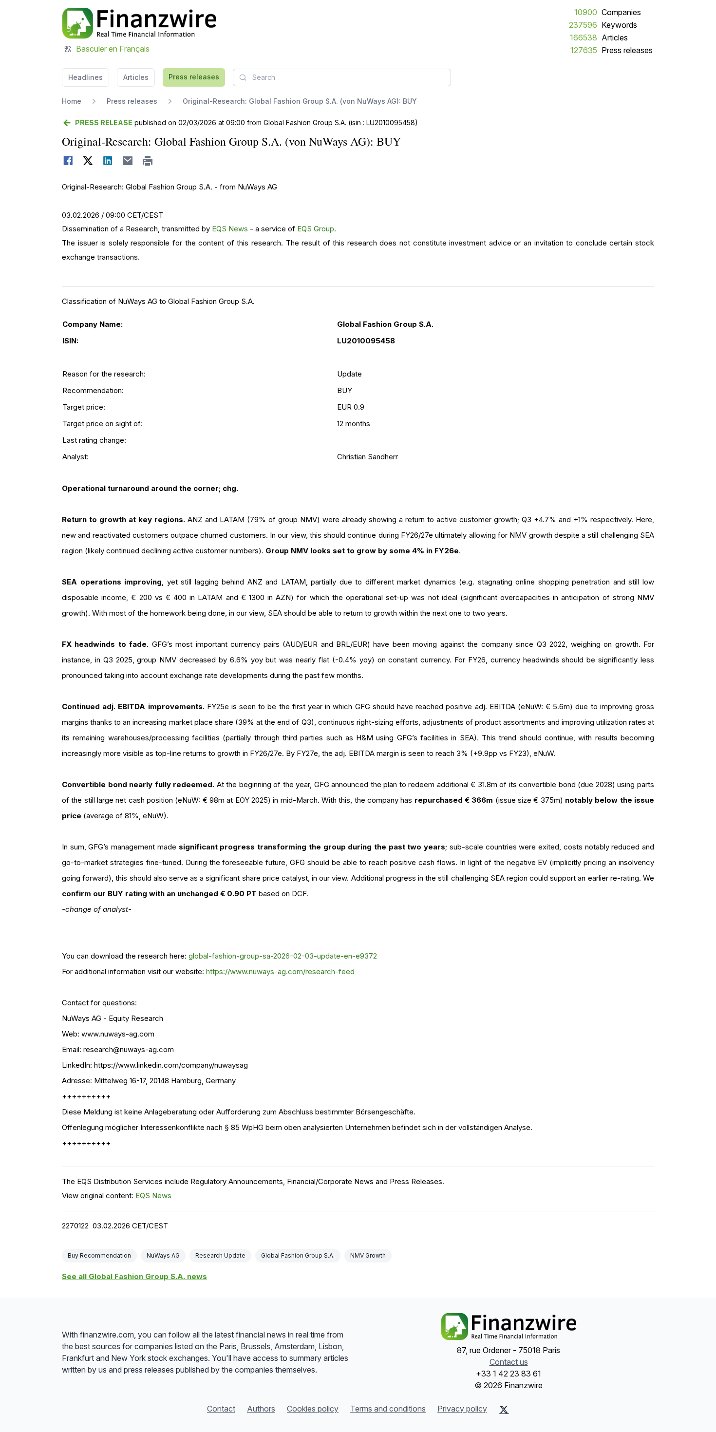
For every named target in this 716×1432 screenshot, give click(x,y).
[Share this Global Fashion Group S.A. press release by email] (128, 161)
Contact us (509, 1362)
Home (71, 101)
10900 (585, 12)
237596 (583, 25)
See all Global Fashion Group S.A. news (134, 1276)
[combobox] (342, 77)
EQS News (230, 228)
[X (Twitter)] (504, 1409)
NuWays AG (163, 1255)
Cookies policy (313, 1408)
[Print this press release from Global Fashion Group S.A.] (148, 161)
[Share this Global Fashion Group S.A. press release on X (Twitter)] (88, 161)
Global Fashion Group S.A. (298, 1255)
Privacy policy (462, 1408)
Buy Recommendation (99, 1255)
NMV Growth (368, 1255)
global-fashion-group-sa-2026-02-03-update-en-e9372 (282, 956)
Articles (615, 37)
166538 (583, 37)
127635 (583, 50)
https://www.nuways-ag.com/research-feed (280, 971)
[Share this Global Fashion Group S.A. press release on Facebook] (68, 161)
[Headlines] (139, 23)
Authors (261, 1408)
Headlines (85, 77)
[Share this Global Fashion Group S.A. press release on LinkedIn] (108, 161)
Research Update (220, 1255)
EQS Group (315, 228)
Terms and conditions (388, 1408)
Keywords (619, 25)
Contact (221, 1408)
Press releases (627, 50)
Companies (621, 12)
